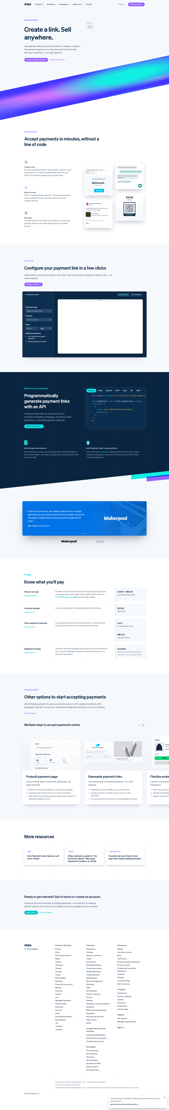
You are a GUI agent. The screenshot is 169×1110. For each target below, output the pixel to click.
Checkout (59, 965)
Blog (119, 955)
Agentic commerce (94, 955)
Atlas (57, 952)
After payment (136, 294)
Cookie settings (123, 981)
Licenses (121, 974)
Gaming (89, 1000)
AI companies (91, 991)
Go (131, 390)
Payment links (60, 1003)
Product (37, 318)
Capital (58, 962)
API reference (91, 1054)
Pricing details (30, 595)
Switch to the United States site (123, 1104)
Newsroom (121, 1003)
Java (125, 390)
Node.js (91, 390)
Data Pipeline (60, 978)
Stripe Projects (92, 1066)
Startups (89, 952)
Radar (57, 1013)
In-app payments (93, 975)
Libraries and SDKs (93, 1063)
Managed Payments (63, 1000)
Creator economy (93, 994)
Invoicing (58, 991)
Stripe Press (122, 1006)
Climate (58, 968)
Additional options (36, 337)
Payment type (31, 307)
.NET (138, 390)
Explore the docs (57, 59)
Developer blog (92, 1070)
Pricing (89, 4)
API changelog (92, 1060)
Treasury (59, 1029)
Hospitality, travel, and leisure (98, 1003)
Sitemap (120, 977)
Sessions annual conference (128, 962)
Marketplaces (91, 978)
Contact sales (135, 4)
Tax (56, 1023)
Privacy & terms (123, 965)
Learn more (29, 612)
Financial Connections (64, 984)
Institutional (122, 993)
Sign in (121, 4)
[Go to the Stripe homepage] (27, 945)
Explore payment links (97, 802)
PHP (117, 390)
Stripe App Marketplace (95, 1035)
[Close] (164, 1098)
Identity (58, 987)
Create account (32, 284)
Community (122, 958)
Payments (59, 1007)
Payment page (123, 294)
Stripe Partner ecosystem (96, 1038)
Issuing (58, 994)
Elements (59, 981)
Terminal (58, 1026)
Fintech (89, 997)
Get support (122, 1018)
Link (57, 997)
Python (109, 390)
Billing (57, 958)
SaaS (88, 987)
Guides (120, 949)
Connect (103, 452)
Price (27, 324)
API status (90, 1057)
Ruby (100, 390)
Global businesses (93, 971)
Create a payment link (35, 59)
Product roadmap (124, 996)
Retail (88, 1023)
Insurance (90, 1007)
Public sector (91, 1020)
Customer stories (124, 952)
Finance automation (94, 968)
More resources (123, 984)
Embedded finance (93, 965)
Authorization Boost (63, 955)
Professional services (95, 1016)
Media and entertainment (96, 1010)
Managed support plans (126, 1021)
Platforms (90, 984)
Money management (94, 981)
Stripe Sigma (60, 1020)
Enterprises (91, 949)
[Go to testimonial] (83, 534)
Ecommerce (91, 962)
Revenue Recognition (63, 1016)
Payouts (58, 1010)
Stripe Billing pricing (64, 597)
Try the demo (30, 713)
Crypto (58, 975)
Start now (30, 912)
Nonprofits (90, 1013)
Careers (120, 999)
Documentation (92, 1050)
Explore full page (33, 802)
